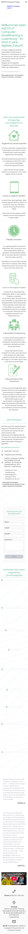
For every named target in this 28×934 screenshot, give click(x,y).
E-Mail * (7, 528)
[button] (26, 2)
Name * (7, 522)
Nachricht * (9, 540)
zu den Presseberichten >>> (11, 71)
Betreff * (7, 534)
